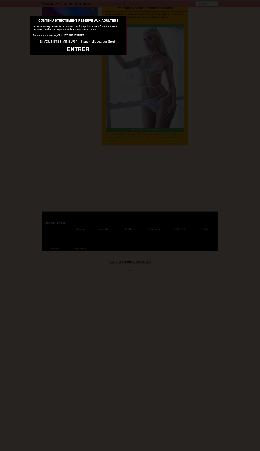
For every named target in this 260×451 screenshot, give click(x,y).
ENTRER (78, 49)
